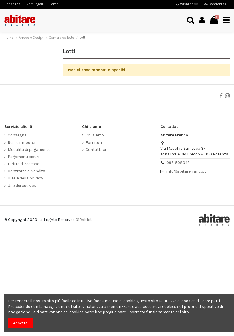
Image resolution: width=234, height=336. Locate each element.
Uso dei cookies (22, 185)
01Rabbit (84, 219)
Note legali (35, 4)
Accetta (20, 323)
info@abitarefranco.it (186, 171)
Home (53, 4)
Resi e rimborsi (21, 142)
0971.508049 (178, 162)
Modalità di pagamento (29, 149)
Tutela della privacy (25, 178)
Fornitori (94, 142)
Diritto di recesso (23, 163)
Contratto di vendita (26, 171)
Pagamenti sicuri (23, 156)
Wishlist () (189, 4)
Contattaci (96, 149)
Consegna (12, 4)
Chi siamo (95, 135)
